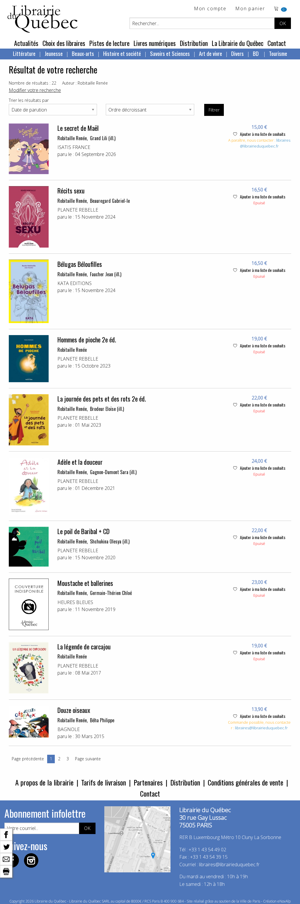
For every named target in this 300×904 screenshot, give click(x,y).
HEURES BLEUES (75, 602)
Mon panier (250, 9)
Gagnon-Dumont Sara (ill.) (113, 472)
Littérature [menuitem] (24, 53)
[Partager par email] (6, 858)
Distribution (194, 43)
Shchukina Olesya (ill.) (109, 541)
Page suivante (88, 758)
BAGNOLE (68, 729)
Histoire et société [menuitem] (122, 53)
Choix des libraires (63, 43)
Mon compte (210, 9)
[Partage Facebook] (6, 834)
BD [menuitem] (256, 53)
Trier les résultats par (29, 100)
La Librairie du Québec (237, 43)
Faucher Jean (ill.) (105, 274)
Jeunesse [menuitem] (54, 53)
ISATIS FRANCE (73, 147)
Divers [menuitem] (237, 53)
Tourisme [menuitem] (278, 53)
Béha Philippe (102, 720)
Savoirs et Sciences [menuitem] (170, 53)
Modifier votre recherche (35, 90)
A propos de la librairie (44, 782)
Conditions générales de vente (245, 782)
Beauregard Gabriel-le (110, 200)
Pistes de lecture (109, 43)
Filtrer (214, 110)
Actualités (26, 43)
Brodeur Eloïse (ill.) (107, 408)
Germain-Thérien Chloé (111, 592)
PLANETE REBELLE (77, 210)
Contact (276, 43)
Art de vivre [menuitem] (210, 53)
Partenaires (148, 782)
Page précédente (28, 758)
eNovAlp (284, 901)
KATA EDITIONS (74, 283)
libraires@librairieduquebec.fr (265, 143)
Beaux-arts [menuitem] (83, 53)
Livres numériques (155, 43)
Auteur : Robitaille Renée (85, 83)
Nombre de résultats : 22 (32, 83)
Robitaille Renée (72, 138)
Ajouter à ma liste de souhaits (262, 134)
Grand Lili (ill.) (102, 138)
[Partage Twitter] (6, 846)
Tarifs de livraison (103, 782)
